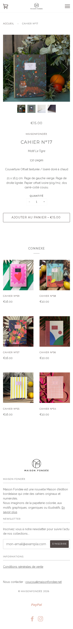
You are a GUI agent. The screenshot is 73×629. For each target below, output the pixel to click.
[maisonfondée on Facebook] (32, 620)
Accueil (8, 23)
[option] (36, 68)
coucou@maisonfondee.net (43, 582)
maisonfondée (36, 134)
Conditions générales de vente (23, 566)
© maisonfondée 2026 (33, 591)
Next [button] (62, 68)
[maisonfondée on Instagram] (40, 620)
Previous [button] (10, 68)
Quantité (36, 195)
